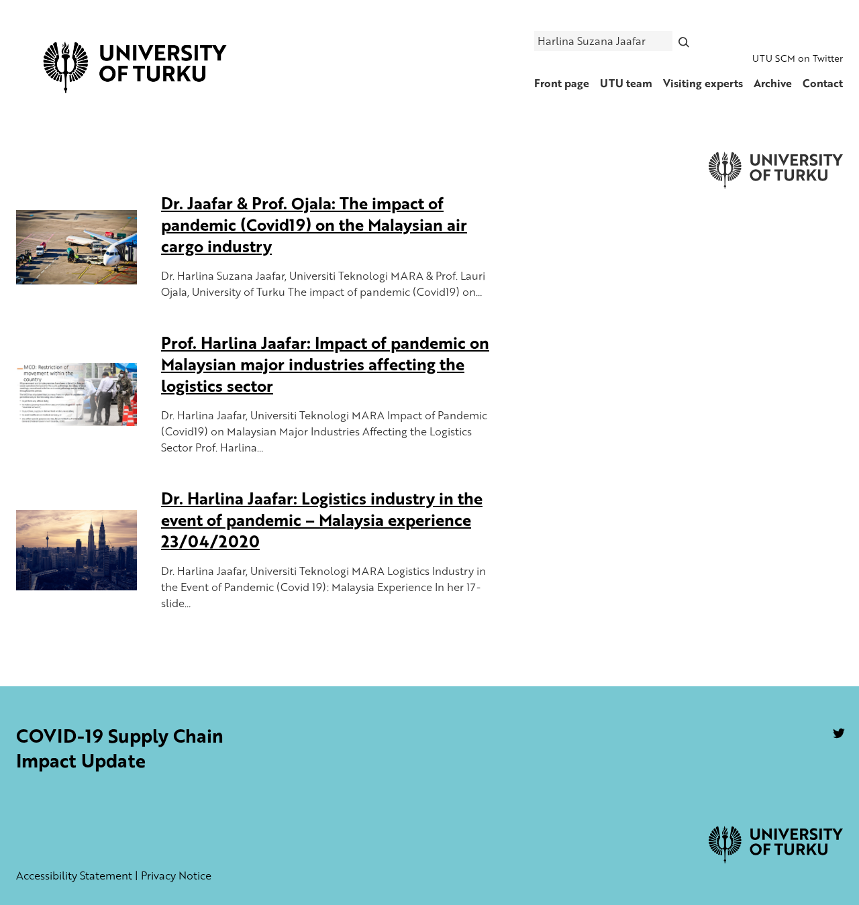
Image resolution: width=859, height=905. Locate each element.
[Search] (684, 41)
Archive (773, 83)
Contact (823, 83)
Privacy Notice (176, 875)
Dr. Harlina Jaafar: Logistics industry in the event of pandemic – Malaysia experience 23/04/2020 (322, 519)
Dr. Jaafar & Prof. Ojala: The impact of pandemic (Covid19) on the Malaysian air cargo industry (314, 224)
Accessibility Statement (74, 875)
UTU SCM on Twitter (797, 58)
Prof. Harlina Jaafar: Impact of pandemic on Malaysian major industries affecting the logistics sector (325, 364)
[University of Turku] (776, 859)
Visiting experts (703, 83)
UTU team (626, 83)
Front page (561, 83)
